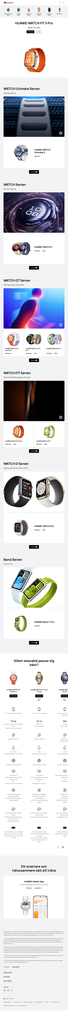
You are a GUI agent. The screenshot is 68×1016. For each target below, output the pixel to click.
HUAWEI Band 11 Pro (44, 622)
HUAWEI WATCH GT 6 (53, 349)
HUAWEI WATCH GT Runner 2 (12, 349)
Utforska (30, 32)
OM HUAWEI (8, 981)
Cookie (47, 1002)
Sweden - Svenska (9, 998)
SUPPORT (7, 977)
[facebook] (5, 990)
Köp (39, 32)
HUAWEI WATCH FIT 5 (43, 441)
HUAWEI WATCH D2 (44, 526)
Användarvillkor (17, 1002)
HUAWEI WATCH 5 (43, 247)
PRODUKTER (8, 973)
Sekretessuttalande (28, 1002)
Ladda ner (37, 888)
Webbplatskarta (7, 1002)
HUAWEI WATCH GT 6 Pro (33, 349)
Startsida (7, 967)
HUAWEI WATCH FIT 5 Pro (34, 23)
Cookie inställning (55, 1002)
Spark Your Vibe (34, 27)
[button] (60, 2)
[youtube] (8, 990)
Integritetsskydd (39, 1002)
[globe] (4, 998)
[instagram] (12, 990)
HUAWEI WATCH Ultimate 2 (42, 151)
